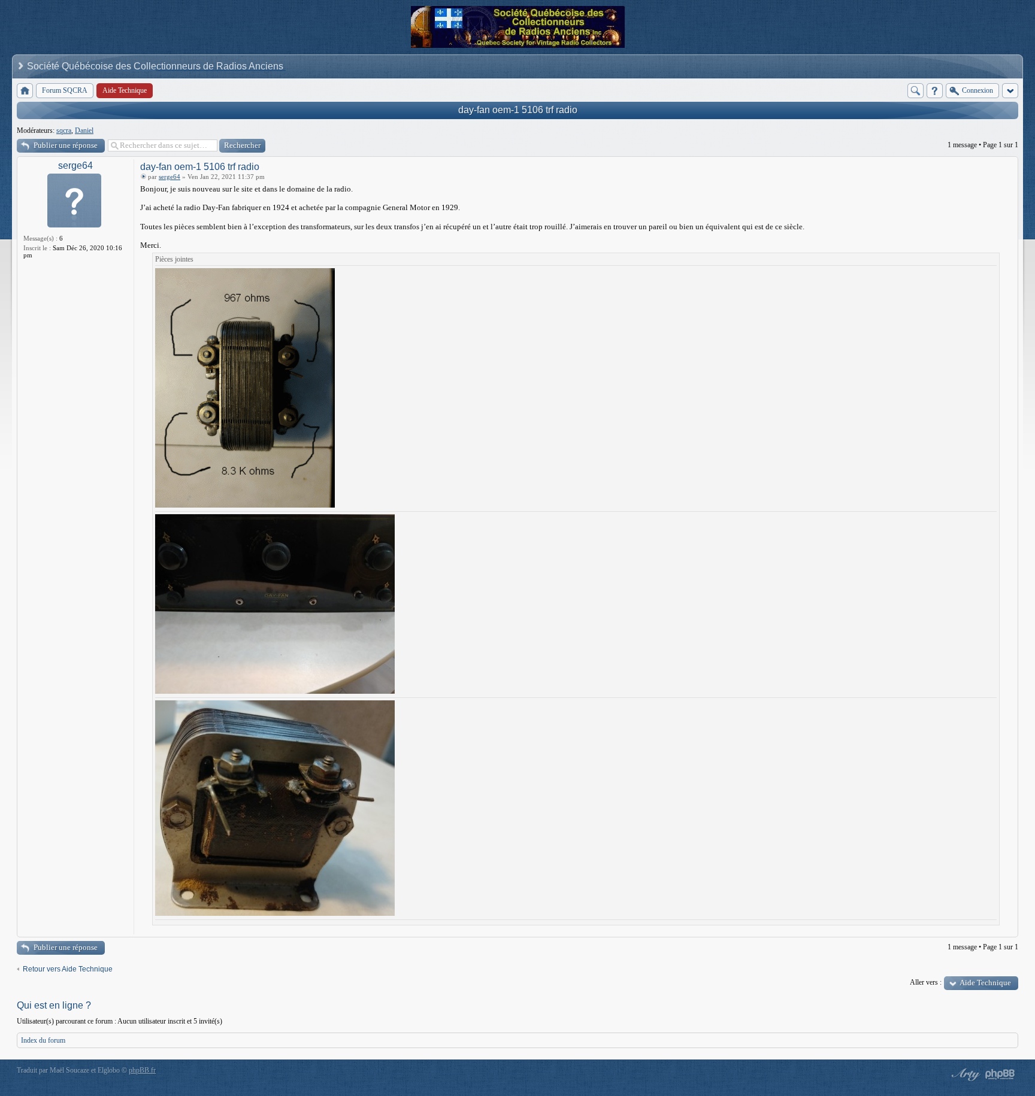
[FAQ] (935, 90)
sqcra (63, 130)
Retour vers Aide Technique (68, 969)
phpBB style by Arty (964, 1074)
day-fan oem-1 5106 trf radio (517, 110)
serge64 (75, 165)
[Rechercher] (915, 90)
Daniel (84, 130)
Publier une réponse (66, 145)
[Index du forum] (25, 90)
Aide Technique (985, 982)
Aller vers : (926, 982)
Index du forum (43, 1040)
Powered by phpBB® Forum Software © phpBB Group (1000, 1074)
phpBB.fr (142, 1070)
